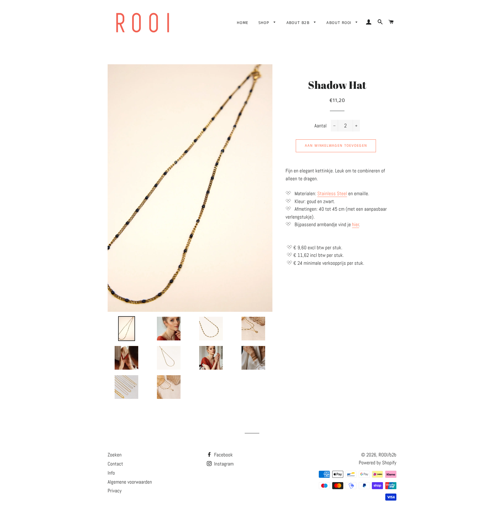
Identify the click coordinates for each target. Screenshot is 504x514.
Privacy (115, 490)
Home (243, 23)
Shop (264, 23)
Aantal (320, 125)
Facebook (223, 454)
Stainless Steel (332, 193)
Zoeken (115, 454)
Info (111, 473)
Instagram (223, 464)
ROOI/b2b (387, 454)
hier (355, 224)
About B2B (298, 23)
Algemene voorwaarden (130, 482)
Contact (115, 464)
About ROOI (339, 23)
